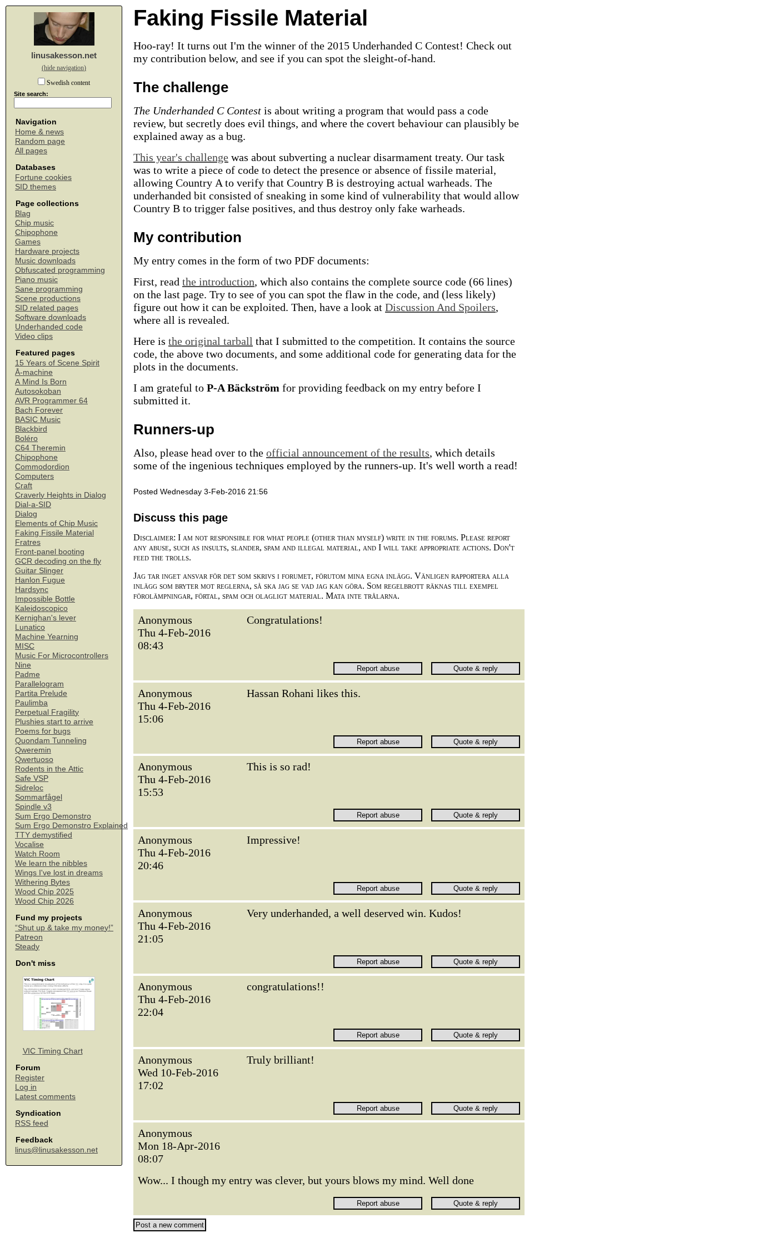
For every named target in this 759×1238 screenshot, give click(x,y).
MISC (24, 646)
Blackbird (31, 429)
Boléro (26, 438)
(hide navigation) (64, 68)
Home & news (39, 132)
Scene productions (48, 298)
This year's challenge (180, 157)
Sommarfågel (38, 797)
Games (28, 242)
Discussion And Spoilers (440, 307)
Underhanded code (49, 327)
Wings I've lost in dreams (59, 873)
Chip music (34, 223)
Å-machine (34, 372)
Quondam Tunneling (51, 740)
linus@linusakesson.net (56, 1150)
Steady (27, 947)
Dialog (26, 514)
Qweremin (33, 750)
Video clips (34, 336)
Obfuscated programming (60, 270)
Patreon (29, 937)
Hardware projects (47, 251)
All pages (31, 151)
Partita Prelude (41, 693)
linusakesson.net (64, 55)
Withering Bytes (42, 882)
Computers (34, 476)
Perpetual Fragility (47, 712)
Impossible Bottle (45, 599)
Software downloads (50, 317)
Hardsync (31, 589)
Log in (26, 1087)
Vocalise (29, 844)
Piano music (36, 279)
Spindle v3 (33, 807)
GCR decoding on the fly (58, 561)
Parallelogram (39, 684)
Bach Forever (39, 410)
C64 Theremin (40, 448)
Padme (27, 674)
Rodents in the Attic (49, 769)
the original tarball (210, 341)
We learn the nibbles (51, 863)
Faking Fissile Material (54, 533)
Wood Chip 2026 (44, 901)
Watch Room (37, 854)
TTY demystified (43, 835)
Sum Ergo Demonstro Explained (71, 825)
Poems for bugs (43, 731)
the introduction (218, 281)
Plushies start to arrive (54, 722)
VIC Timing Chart (53, 1051)
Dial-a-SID (33, 504)
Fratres (28, 542)
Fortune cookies (43, 177)
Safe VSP (31, 778)
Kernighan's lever (45, 618)
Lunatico (30, 627)
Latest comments (45, 1096)
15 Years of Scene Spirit (57, 363)
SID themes (35, 187)
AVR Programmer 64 (51, 401)
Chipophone (36, 232)
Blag (23, 213)
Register (29, 1078)
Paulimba (31, 703)
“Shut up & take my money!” (64, 928)
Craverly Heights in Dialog (60, 495)
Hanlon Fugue (40, 580)
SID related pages (46, 308)
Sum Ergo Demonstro (53, 816)
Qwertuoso (34, 759)
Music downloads (45, 261)
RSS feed (31, 1123)
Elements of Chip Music (56, 523)
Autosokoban (38, 391)
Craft (23, 486)
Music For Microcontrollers (61, 655)
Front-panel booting (49, 552)
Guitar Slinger (39, 571)
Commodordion (42, 467)
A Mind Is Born (41, 382)
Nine (23, 665)
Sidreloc (29, 788)
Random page (40, 141)
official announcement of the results (348, 453)
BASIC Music (38, 419)
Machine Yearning (46, 637)
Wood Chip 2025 (44, 892)
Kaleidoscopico (41, 608)
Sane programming (49, 289)
